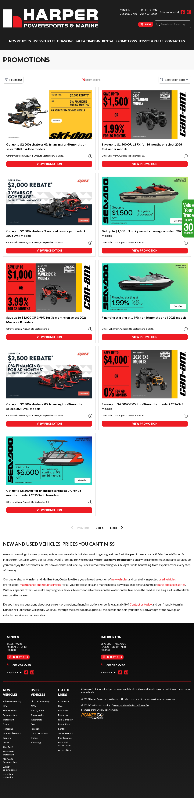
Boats (6, 724)
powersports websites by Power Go (131, 705)
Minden (125, 10)
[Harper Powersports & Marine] (50, 18)
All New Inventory (12, 701)
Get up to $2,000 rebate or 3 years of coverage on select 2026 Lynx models (45, 233)
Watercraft (8, 719)
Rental (108, 41)
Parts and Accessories (64, 744)
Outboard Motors (12, 733)
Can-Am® (8, 747)
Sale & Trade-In (87, 41)
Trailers (7, 737)
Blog (60, 706)
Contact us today (141, 604)
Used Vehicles (44, 41)
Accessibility (64, 750)
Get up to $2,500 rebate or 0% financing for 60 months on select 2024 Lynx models (46, 406)
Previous (83, 527)
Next (113, 527)
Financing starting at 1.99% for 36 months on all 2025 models (144, 317)
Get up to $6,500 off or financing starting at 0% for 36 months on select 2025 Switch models (43, 493)
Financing (65, 41)
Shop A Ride (103, 709)
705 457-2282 (148, 13)
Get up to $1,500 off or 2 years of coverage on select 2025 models (142, 233)
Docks (6, 742)
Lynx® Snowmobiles (10, 768)
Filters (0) (15, 79)
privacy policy (151, 699)
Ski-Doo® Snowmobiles (10, 761)
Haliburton (148, 10)
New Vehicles (20, 41)
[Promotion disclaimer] (90, 156)
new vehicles (119, 579)
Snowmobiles (10, 715)
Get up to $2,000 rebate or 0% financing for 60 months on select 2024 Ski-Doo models (46, 146)
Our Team (63, 710)
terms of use (169, 699)
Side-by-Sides (10, 710)
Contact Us (175, 41)
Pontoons (8, 728)
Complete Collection (8, 776)
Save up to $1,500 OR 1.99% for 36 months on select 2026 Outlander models (142, 146)
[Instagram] (188, 12)
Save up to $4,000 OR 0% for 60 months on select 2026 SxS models (142, 406)
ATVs (5, 706)
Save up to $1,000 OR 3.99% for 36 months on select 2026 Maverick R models (46, 320)
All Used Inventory (40, 701)
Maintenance (65, 737)
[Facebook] (182, 12)
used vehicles (167, 579)
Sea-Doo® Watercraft (8, 753)
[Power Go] (115, 716)
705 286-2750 (128, 13)
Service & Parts (150, 41)
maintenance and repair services (40, 584)
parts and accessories (171, 584)
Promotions (126, 41)
